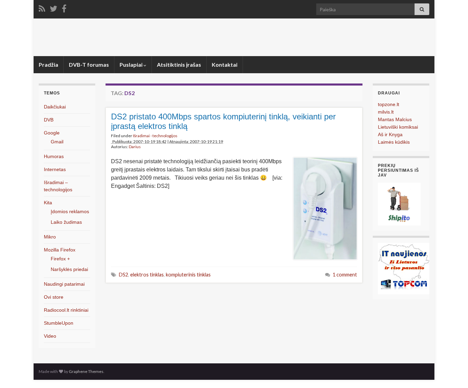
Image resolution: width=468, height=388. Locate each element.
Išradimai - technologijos (155, 135)
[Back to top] (452, 372)
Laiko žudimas (66, 222)
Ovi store (53, 297)
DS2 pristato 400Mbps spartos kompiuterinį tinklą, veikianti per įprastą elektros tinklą (223, 121)
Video (50, 336)
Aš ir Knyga (390, 134)
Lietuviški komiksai (398, 127)
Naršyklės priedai (69, 269)
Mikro (50, 237)
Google (52, 132)
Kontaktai (224, 64)
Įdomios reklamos (70, 211)
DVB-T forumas (89, 64)
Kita (48, 202)
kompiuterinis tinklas (188, 274)
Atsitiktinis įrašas (179, 64)
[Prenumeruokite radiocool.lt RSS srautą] (42, 7)
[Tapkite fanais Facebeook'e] (64, 7)
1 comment (345, 274)
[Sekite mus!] (53, 7)
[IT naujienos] (403, 268)
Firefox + (60, 258)
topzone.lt (388, 104)
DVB (48, 119)
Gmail (57, 141)
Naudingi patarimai (64, 284)
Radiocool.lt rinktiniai (66, 310)
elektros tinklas (147, 274)
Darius (135, 146)
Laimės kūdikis (394, 142)
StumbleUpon (58, 323)
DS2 (123, 274)
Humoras (54, 156)
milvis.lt (386, 112)
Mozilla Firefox (59, 250)
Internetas (55, 169)
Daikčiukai (55, 106)
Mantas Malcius (395, 119)
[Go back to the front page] (234, 37)
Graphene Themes (86, 371)
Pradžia (48, 64)
